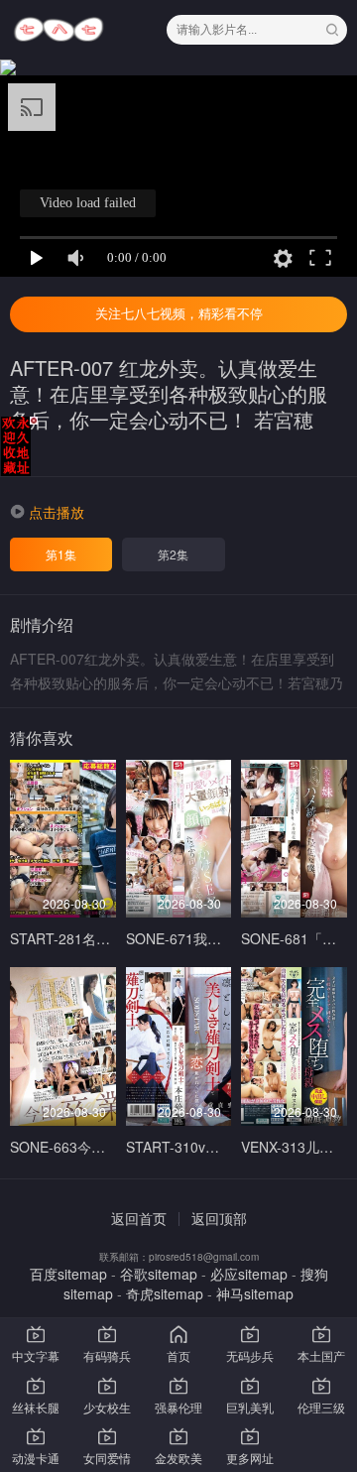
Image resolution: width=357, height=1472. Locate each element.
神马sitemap (255, 1293)
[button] (47, 512)
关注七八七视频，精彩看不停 (179, 314)
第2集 (173, 554)
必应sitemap (249, 1274)
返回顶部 (219, 1218)
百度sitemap (68, 1274)
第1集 (61, 554)
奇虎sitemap (164, 1293)
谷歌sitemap (158, 1274)
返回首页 (139, 1218)
